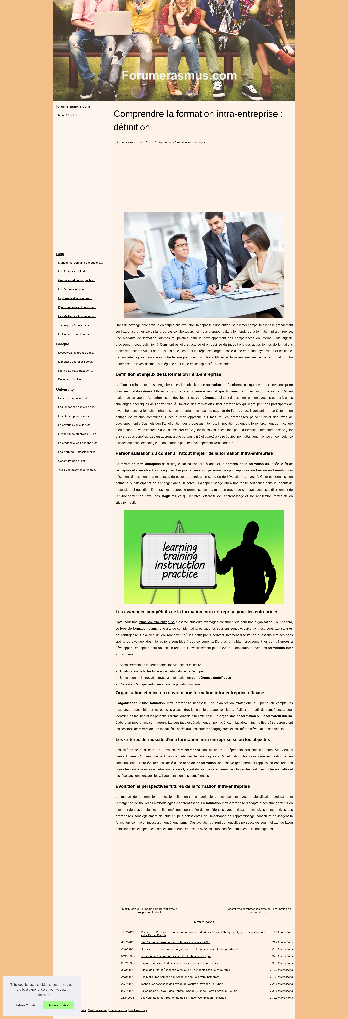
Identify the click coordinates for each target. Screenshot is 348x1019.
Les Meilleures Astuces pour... (77, 316)
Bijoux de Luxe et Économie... (77, 307)
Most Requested (97, 1010)
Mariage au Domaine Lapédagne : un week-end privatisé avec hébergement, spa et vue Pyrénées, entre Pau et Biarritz (204, 934)
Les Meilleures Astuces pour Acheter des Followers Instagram (180, 976)
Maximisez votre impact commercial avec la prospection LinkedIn (150, 910)
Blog (148, 142)
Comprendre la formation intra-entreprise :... (183, 142)
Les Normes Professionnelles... (78, 451)
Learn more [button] (42, 995)
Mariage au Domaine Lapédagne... (80, 262)
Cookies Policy (138, 1010)
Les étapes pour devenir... (74, 416)
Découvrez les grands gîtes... (76, 352)
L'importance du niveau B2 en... (78, 434)
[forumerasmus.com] (174, 50)
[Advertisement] (204, 175)
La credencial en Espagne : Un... (79, 442)
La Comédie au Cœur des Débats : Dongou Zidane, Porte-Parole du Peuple (189, 990)
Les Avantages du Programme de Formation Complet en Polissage (183, 997)
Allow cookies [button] (58, 1005)
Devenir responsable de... (74, 398)
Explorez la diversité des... (75, 298)
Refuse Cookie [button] (25, 1005)
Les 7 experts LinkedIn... (74, 271)
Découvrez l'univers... (72, 379)
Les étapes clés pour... (72, 289)
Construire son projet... (72, 460)
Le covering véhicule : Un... (75, 424)
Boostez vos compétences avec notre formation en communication (258, 910)
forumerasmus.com (129, 142)
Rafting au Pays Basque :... (75, 370)
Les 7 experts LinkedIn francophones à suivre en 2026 (175, 942)
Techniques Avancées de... (75, 325)
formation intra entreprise (157, 622)
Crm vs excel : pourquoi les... (76, 280)
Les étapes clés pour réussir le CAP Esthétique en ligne (176, 956)
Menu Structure (68, 115)
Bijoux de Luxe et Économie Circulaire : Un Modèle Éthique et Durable (185, 969)
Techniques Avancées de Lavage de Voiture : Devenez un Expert (182, 983)
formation (168, 750)
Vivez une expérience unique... (77, 469)
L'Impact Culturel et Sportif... (76, 361)
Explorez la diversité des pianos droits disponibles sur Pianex (179, 963)
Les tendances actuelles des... (77, 406)
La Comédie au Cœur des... (76, 334)
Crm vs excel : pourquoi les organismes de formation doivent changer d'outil (189, 949)
